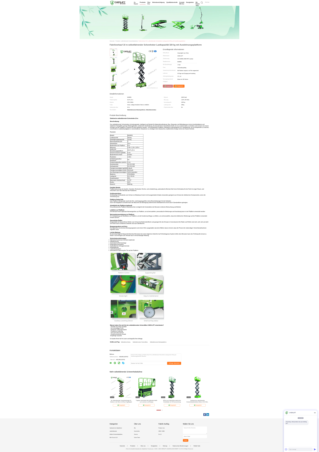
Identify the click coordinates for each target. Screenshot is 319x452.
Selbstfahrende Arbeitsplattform (158, 342)
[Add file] (286, 449)
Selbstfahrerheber (125, 342)
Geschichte (137, 431)
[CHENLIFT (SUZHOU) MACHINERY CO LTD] (118, 3)
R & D (160, 434)
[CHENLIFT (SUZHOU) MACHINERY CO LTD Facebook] (204, 414)
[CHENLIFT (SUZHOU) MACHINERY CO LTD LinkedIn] (207, 414)
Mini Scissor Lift (113, 437)
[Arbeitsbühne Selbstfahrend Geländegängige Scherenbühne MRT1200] (197, 387)
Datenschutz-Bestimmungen (180, 446)
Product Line (162, 428)
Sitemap (165, 446)
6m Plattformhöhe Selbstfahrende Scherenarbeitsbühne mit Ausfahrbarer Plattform (121, 401)
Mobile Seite (197, 446)
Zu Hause (136, 3)
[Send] (315, 449)
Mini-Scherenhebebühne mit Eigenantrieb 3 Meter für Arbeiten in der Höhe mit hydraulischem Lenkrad (172, 401)
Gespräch (169, 86)
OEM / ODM (161, 431)
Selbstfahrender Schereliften (140, 342)
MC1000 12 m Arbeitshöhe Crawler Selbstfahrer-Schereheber (146, 401)
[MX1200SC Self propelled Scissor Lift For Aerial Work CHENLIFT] (139, 89)
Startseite (122, 446)
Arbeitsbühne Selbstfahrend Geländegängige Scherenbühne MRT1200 (197, 401)
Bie (135, 428)
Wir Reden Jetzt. (198, 4)
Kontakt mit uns (181, 3)
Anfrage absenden (174, 363)
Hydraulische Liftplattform (116, 428)
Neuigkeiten (190, 2)
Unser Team (137, 437)
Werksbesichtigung (158, 2)
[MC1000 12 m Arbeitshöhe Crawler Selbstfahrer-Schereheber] (146, 387)
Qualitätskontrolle (172, 2)
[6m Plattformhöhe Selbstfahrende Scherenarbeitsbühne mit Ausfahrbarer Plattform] (121, 387)
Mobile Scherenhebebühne (116, 434)
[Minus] (315, 413)
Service (136, 434)
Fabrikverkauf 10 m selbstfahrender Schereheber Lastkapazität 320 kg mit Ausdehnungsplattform (162, 41)
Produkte (143, 2)
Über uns (148, 3)
